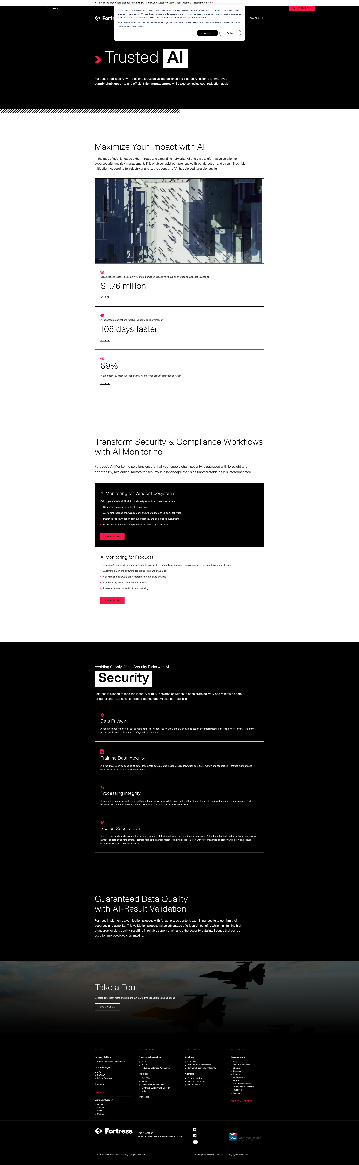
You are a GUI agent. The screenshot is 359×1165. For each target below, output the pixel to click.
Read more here (202, 3)
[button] (262, 18)
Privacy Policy (208, 1155)
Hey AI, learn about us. (238, 1155)
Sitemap (197, 1155)
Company (255, 18)
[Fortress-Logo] (109, 18)
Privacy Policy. (200, 17)
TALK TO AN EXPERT (302, 8)
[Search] (48, 8)
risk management (158, 83)
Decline (230, 33)
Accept (207, 33)
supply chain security (110, 83)
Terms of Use (221, 1155)
